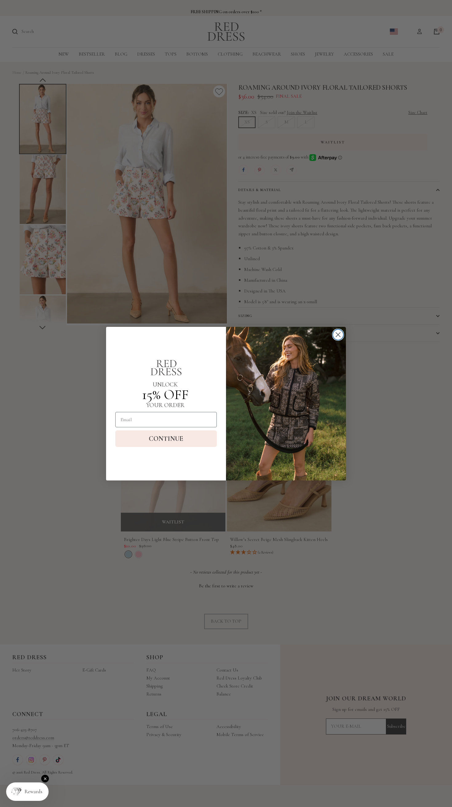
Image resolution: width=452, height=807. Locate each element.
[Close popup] (45, 778)
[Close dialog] (338, 334)
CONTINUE (166, 439)
